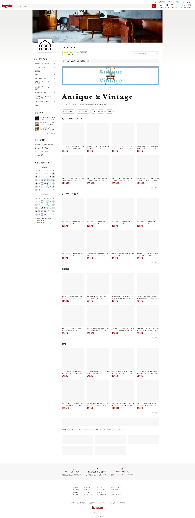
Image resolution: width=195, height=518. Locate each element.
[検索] (154, 6)
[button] (188, 2)
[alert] (110, 61)
